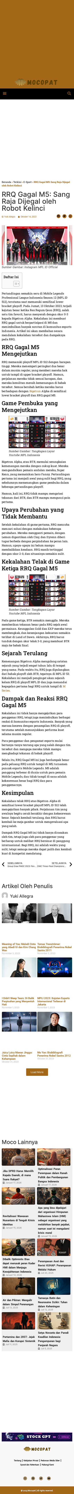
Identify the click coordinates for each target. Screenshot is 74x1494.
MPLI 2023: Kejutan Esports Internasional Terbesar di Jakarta (53, 1001)
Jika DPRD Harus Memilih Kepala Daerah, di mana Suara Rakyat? (18, 1175)
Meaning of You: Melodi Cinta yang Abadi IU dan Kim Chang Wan (19, 947)
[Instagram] (25, 1478)
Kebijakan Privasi (31, 1460)
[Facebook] (33, 1478)
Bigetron (35, 391)
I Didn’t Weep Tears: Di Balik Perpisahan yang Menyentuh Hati (18, 1001)
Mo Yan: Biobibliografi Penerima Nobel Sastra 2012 (54, 1054)
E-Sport (27, 182)
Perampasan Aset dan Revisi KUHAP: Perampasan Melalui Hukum (54, 1265)
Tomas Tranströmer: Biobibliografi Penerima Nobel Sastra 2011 (54, 947)
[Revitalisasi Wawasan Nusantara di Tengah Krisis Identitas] (18, 1196)
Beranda (6, 182)
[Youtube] (49, 1478)
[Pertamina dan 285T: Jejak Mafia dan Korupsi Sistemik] (18, 1321)
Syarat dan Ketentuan (29, 1464)
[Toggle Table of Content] (15, 284)
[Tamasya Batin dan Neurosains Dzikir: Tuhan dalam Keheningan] (53, 1286)
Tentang (17, 1460)
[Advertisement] (37, 37)
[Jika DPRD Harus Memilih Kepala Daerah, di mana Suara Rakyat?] (18, 1157)
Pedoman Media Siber (50, 1460)
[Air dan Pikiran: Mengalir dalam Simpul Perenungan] (18, 1286)
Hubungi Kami (48, 1464)
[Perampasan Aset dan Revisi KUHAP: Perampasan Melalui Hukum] (53, 1247)
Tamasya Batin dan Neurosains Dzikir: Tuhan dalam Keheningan (52, 1302)
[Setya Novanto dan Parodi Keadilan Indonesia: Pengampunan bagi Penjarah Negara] (53, 1321)
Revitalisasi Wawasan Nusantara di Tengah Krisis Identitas (19, 1220)
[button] (4, 93)
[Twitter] (41, 1478)
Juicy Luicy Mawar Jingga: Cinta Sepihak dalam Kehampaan (17, 1055)
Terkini (17, 182)
